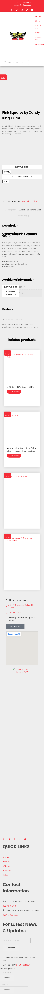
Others (35, 201)
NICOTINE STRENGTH (22, 177)
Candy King (26, 201)
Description (10, 210)
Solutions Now (23, 965)
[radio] (7, 172)
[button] (15, 626)
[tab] (10, 209)
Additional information (30, 210)
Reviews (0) (23, 216)
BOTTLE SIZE (21, 167)
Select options (14, 391)
